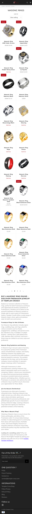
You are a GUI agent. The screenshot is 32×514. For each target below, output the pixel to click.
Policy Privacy (6, 489)
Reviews (4, 497)
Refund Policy (6, 492)
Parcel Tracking (6, 473)
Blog (3, 494)
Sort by (16, 14)
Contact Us (5, 476)
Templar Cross (9, 509)
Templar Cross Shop (8, 486)
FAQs (3, 470)
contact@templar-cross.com (11, 478)
